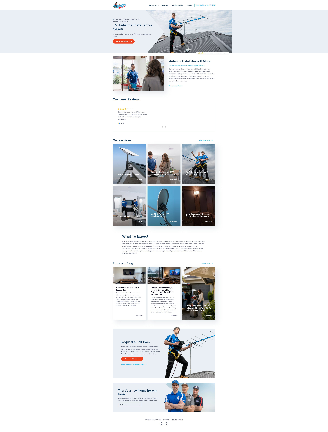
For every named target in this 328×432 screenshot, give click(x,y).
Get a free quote (174, 86)
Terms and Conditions (177, 419)
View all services (204, 140)
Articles (189, 5)
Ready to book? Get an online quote (132, 364)
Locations (165, 5)
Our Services (153, 5)
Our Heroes (123, 404)
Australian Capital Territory (132, 19)
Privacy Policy (166, 419)
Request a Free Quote (138, 400)
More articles (206, 263)
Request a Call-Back (122, 41)
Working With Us (177, 5)
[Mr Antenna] (119, 8)
